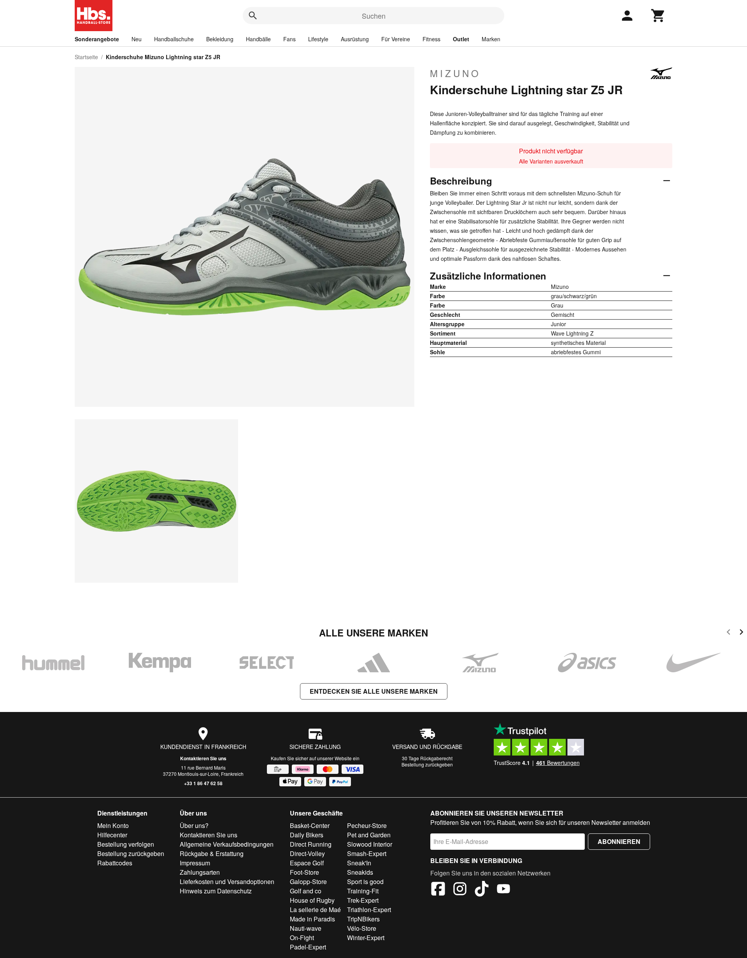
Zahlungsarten (200, 872)
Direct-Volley (307, 853)
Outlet (461, 39)
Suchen (374, 16)
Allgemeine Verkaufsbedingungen (227, 844)
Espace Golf (307, 862)
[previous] (728, 633)
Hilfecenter (112, 834)
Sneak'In (359, 862)
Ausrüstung (355, 39)
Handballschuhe (174, 39)
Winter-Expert (365, 937)
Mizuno (455, 73)
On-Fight (302, 937)
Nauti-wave (305, 928)
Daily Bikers (306, 834)
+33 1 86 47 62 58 (203, 783)
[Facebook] (438, 890)
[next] (741, 633)
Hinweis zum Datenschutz (216, 890)
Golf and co (305, 890)
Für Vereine (395, 39)
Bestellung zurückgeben (427, 764)
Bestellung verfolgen (125, 844)
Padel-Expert (308, 946)
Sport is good (365, 881)
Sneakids (360, 872)
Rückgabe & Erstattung (212, 853)
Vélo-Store (361, 928)
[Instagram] (460, 890)
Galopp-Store (308, 881)
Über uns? (194, 825)
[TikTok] (481, 890)
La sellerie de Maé (315, 909)
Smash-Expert (366, 853)
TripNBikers (363, 918)
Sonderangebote (97, 39)
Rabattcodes (114, 862)
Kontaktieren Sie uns (203, 758)
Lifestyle (318, 39)
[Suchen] (252, 15)
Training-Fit (363, 890)
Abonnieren (619, 841)
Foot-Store (304, 872)
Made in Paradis (312, 918)
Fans (289, 39)
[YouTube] (503, 890)
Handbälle (258, 39)
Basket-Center (310, 825)
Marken (491, 39)
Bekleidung (219, 39)
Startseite (86, 57)
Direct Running (310, 844)
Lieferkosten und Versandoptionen (227, 881)
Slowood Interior (369, 844)
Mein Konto (113, 825)
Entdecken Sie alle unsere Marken (374, 691)
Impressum (195, 862)
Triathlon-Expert (369, 909)
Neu (137, 39)
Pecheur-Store (367, 825)
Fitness (431, 39)
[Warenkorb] (658, 15)
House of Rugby (312, 900)
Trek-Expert (363, 900)
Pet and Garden (369, 834)
